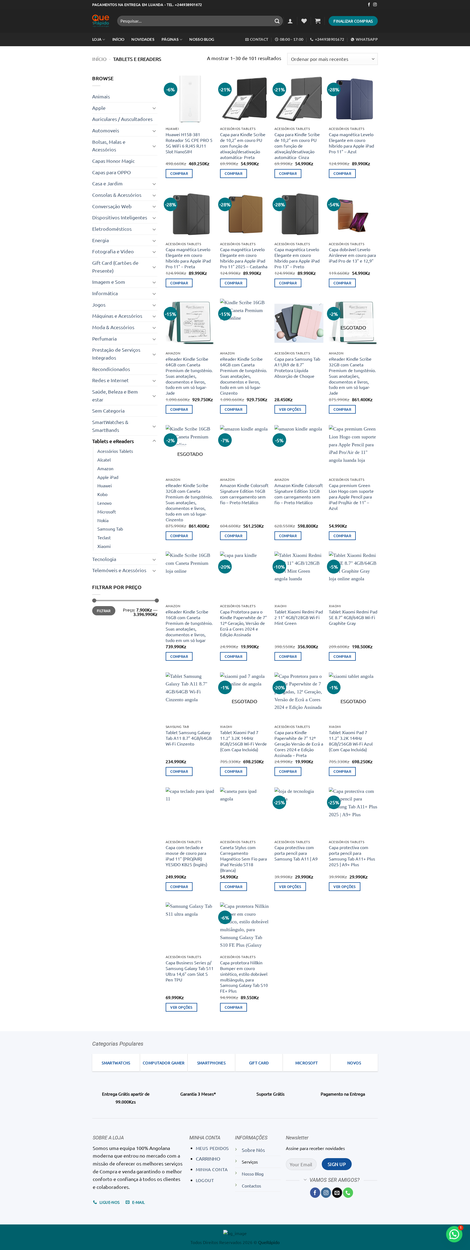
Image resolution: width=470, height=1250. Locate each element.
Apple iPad (107, 477)
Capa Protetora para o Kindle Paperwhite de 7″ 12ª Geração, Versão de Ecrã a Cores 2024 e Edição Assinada (243, 623)
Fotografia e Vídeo (113, 251)
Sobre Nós (253, 1150)
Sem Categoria (108, 410)
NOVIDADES (142, 39)
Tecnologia (104, 559)
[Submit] (277, 21)
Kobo (102, 494)
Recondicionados (111, 369)
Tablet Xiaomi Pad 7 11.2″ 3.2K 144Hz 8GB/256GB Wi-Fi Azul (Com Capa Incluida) (351, 741)
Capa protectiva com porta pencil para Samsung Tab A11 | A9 (296, 852)
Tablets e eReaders (113, 441)
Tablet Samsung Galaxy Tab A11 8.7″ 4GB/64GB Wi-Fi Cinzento (189, 738)
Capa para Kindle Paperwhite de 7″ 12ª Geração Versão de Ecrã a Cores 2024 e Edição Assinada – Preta (298, 744)
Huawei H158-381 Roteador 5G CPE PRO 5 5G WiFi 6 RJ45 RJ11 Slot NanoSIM (189, 143)
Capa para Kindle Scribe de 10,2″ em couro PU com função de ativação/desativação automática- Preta (242, 146)
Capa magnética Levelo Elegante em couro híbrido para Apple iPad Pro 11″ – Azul (351, 143)
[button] (290, 21)
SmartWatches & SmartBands (110, 426)
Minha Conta (212, 1169)
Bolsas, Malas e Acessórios (108, 145)
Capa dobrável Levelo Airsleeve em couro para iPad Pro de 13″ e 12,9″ (352, 255)
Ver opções (290, 409)
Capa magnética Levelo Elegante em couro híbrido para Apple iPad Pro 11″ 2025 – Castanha (243, 258)
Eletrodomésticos (112, 229)
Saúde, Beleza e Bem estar (115, 395)
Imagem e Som (108, 282)
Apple (99, 108)
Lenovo (104, 503)
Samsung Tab (110, 528)
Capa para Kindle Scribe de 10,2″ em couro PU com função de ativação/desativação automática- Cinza (297, 146)
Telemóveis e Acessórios (119, 570)
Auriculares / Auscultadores (122, 119)
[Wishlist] (304, 21)
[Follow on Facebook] (369, 5)
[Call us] (348, 1192)
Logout (205, 1180)
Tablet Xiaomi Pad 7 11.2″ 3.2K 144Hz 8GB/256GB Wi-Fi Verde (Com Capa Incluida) (243, 741)
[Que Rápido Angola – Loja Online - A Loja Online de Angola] (100, 21)
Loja (96, 39)
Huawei (104, 485)
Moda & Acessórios (113, 327)
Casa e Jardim (107, 183)
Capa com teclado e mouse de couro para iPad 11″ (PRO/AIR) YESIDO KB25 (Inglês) (186, 855)
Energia (100, 240)
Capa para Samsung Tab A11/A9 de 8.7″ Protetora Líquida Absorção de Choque (297, 367)
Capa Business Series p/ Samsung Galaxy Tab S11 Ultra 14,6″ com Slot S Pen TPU (190, 971)
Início (99, 59)
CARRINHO (208, 1158)
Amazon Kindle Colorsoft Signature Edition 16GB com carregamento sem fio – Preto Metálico (244, 493)
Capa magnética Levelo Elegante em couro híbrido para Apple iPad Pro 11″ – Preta (188, 258)
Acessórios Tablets (115, 451)
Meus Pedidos (212, 1148)
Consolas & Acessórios (116, 195)
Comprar (179, 173)
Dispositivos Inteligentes (119, 217)
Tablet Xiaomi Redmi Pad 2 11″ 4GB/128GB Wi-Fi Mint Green (298, 617)
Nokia (103, 520)
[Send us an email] (337, 1192)
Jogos (99, 304)
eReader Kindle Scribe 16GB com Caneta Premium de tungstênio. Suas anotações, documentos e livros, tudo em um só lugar (189, 626)
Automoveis (105, 130)
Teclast (104, 537)
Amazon (105, 468)
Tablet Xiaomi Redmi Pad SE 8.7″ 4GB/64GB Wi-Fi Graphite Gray (353, 617)
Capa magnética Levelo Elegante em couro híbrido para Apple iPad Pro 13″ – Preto (297, 258)
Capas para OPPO (111, 172)
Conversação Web (112, 206)
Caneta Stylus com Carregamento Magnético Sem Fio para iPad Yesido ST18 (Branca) (243, 858)
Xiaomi (104, 546)
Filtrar (104, 610)
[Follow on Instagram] (375, 5)
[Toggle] (154, 107)
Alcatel (104, 459)
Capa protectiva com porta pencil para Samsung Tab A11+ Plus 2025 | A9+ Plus (352, 855)
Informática (105, 293)
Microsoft (106, 511)
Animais (101, 96)
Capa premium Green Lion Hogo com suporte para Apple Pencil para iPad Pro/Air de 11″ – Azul (351, 496)
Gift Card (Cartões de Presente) (115, 266)
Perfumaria (104, 338)
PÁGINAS (170, 39)
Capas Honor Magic (113, 161)
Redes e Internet (110, 380)
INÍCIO (118, 39)
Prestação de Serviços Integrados (116, 353)
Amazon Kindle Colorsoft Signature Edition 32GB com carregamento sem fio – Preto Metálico (298, 493)
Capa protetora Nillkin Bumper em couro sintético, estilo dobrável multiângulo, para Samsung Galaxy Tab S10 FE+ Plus (244, 977)
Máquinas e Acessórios (117, 316)
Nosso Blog (201, 39)
